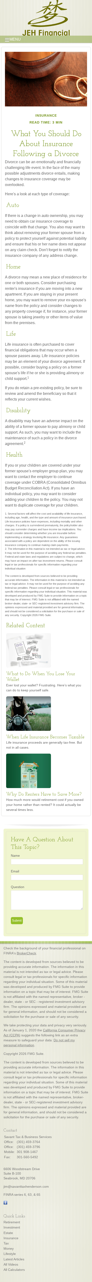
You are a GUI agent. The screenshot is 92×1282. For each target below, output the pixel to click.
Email (15, 871)
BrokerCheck (26, 953)
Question (17, 887)
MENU (15, 39)
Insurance (11, 1238)
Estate (8, 1233)
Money (9, 1248)
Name (15, 855)
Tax (6, 1243)
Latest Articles (14, 1259)
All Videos (11, 1264)
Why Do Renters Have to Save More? (44, 794)
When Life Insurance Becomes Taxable (45, 737)
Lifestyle (10, 1254)
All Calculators (14, 1270)
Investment (12, 1227)
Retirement (12, 1222)
